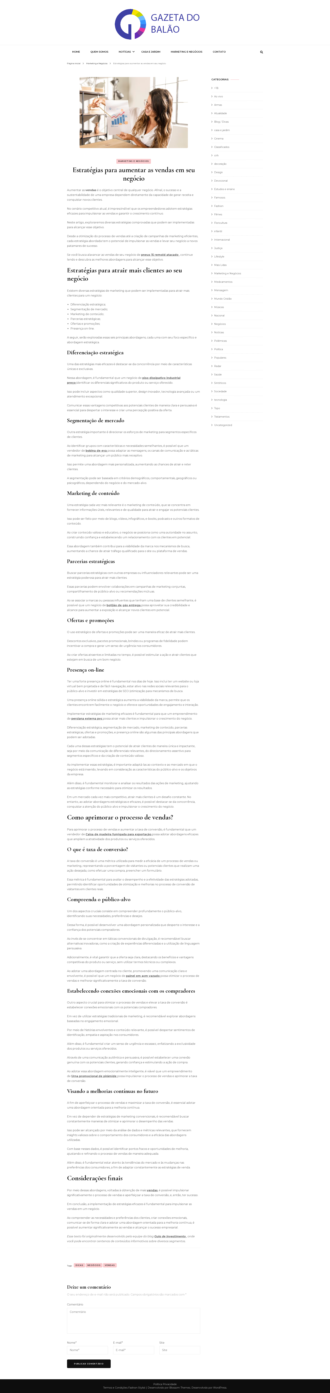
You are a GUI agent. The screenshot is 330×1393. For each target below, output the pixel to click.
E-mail (118, 1342)
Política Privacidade (165, 1384)
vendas (152, 1190)
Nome (72, 1342)
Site (161, 1342)
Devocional (221, 180)
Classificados (221, 147)
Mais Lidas (220, 265)
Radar (217, 366)
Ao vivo (218, 96)
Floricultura (220, 222)
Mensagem (221, 290)
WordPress (219, 1387)
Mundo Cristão (223, 298)
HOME (76, 51)
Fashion (218, 206)
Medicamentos (223, 281)
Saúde (218, 374)
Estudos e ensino (224, 189)
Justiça (218, 248)
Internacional (222, 239)
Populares (220, 357)
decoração (220, 163)
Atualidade (220, 113)
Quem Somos (99, 51)
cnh (216, 155)
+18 (216, 88)
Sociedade (220, 391)
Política (218, 349)
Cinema (218, 138)
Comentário (75, 1304)
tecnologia (220, 399)
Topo (217, 408)
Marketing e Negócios (186, 51)
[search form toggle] (261, 52)
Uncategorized (223, 425)
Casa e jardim (150, 51)
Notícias (125, 51)
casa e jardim (222, 130)
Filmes (218, 214)
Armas (218, 104)
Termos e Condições (115, 1387)
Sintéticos (220, 383)
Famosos (219, 197)
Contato (219, 51)
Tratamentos (221, 416)
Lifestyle (219, 256)
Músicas (219, 307)
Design (218, 172)
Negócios (94, 1265)
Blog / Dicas (221, 121)
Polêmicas (220, 340)
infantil (218, 231)
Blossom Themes (179, 1387)
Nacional (219, 315)
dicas (79, 1265)
